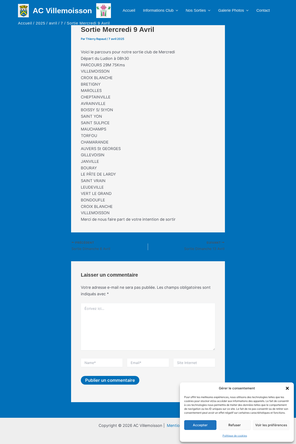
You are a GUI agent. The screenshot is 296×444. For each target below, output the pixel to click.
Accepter (200, 425)
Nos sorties (196, 10)
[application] (176, 10)
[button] (287, 388)
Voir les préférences (271, 425)
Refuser (234, 425)
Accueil (129, 10)
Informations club (158, 10)
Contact (263, 10)
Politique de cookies (235, 435)
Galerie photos (231, 10)
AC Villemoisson (62, 10)
